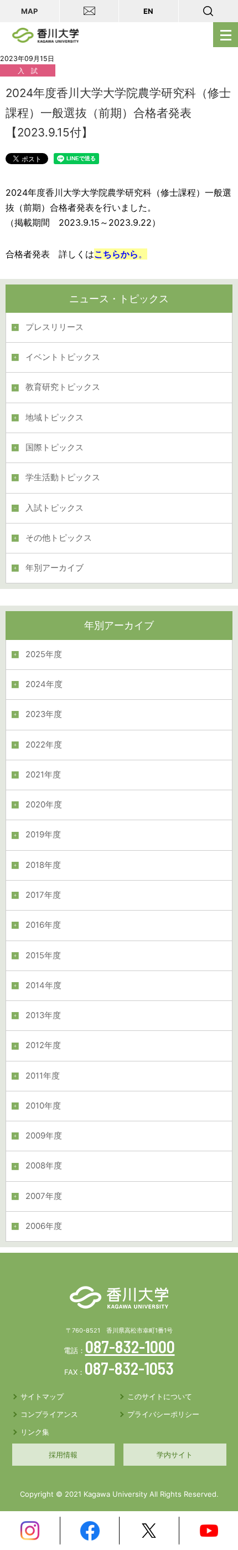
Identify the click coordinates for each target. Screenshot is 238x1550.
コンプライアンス (49, 1414)
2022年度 (43, 745)
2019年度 (43, 835)
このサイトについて (159, 1396)
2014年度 (43, 985)
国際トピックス (54, 448)
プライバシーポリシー (163, 1414)
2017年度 (43, 895)
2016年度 (43, 925)
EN (148, 11)
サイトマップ (42, 1396)
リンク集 (34, 1431)
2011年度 (42, 1076)
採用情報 (63, 1454)
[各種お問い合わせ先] (90, 11)
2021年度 (43, 775)
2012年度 (43, 1045)
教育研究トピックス (62, 387)
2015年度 (43, 956)
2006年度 (43, 1226)
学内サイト (175, 1454)
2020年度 (43, 805)
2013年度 (43, 1015)
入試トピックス (54, 508)
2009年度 (43, 1136)
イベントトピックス (62, 357)
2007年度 (43, 1196)
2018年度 (43, 865)
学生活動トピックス (62, 477)
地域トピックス (54, 418)
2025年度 (43, 654)
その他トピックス (58, 538)
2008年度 (43, 1166)
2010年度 (43, 1106)
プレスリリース (54, 327)
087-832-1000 (130, 1346)
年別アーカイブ (54, 568)
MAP (29, 11)
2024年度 (44, 684)
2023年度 (43, 714)
